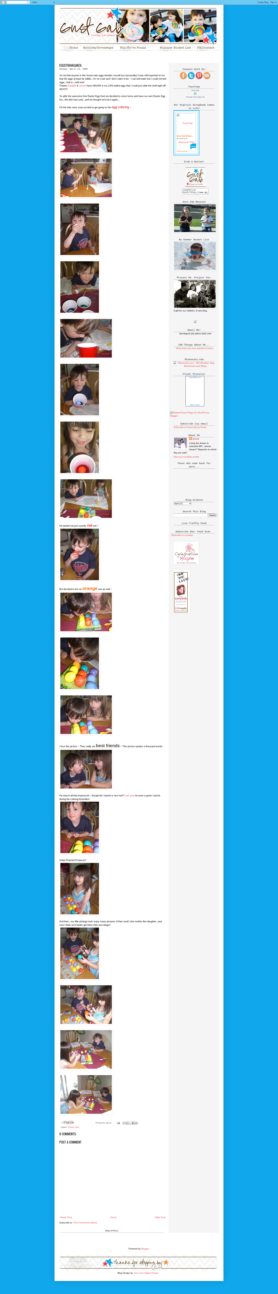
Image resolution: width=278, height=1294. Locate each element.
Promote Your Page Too (195, 97)
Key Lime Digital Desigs (146, 1273)
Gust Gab (195, 90)
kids (77, 1127)
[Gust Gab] (195, 93)
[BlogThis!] (127, 1123)
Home (113, 1217)
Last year (130, 795)
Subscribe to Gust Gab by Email (190, 427)
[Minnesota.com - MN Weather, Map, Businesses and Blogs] (195, 366)
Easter (71, 1127)
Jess (81, 85)
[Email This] (124, 1123)
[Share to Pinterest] (136, 1123)
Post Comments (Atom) (85, 1222)
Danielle (72, 85)
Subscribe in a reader (182, 535)
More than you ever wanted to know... (195, 348)
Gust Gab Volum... (185, 136)
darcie (195, 438)
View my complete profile (186, 457)
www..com (195, 377)
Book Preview (182, 151)
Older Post (160, 1217)
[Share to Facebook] (133, 1123)
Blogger (145, 1248)
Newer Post (66, 1217)
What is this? (195, 405)
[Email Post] (118, 1123)
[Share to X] (130, 1123)
